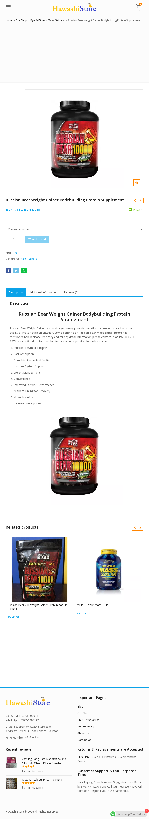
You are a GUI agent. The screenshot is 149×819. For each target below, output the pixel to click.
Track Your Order (88, 719)
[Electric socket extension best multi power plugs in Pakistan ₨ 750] (140, 200)
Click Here (83, 757)
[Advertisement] (74, 51)
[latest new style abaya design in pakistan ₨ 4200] (135, 200)
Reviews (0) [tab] (71, 292)
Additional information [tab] (43, 292)
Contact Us (84, 740)
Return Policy (85, 726)
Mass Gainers (28, 259)
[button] (140, 185)
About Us (83, 733)
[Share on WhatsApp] (24, 270)
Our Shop (83, 713)
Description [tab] (16, 292)
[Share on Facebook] (8, 270)
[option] (84, 139)
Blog (80, 706)
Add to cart (39, 239)
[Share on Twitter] (16, 270)
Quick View (42, 604)
